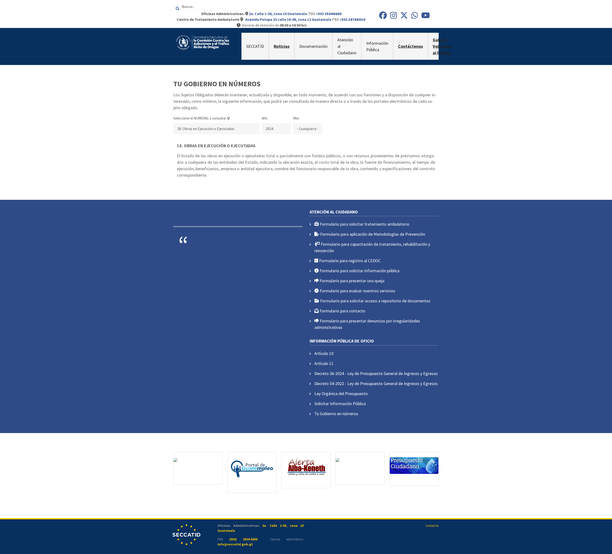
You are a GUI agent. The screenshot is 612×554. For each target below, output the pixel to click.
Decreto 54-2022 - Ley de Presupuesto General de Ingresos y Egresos (376, 383)
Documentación (313, 46)
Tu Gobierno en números (336, 413)
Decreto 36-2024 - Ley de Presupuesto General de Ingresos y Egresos (376, 373)
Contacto (432, 525)
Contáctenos (410, 46)
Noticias (282, 46)
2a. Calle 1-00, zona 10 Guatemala (278, 13)
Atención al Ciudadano (346, 46)
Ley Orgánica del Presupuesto (341, 393)
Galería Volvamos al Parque (442, 46)
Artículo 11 (323, 363)
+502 (329, 13)
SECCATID (255, 46)
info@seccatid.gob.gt (235, 544)
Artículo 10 (323, 353)
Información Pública (377, 46)
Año (265, 118)
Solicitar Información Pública (340, 403)
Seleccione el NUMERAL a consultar (200, 118)
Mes (296, 118)
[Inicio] (202, 42)
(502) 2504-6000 (243, 539)
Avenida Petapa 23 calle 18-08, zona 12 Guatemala (288, 19)
